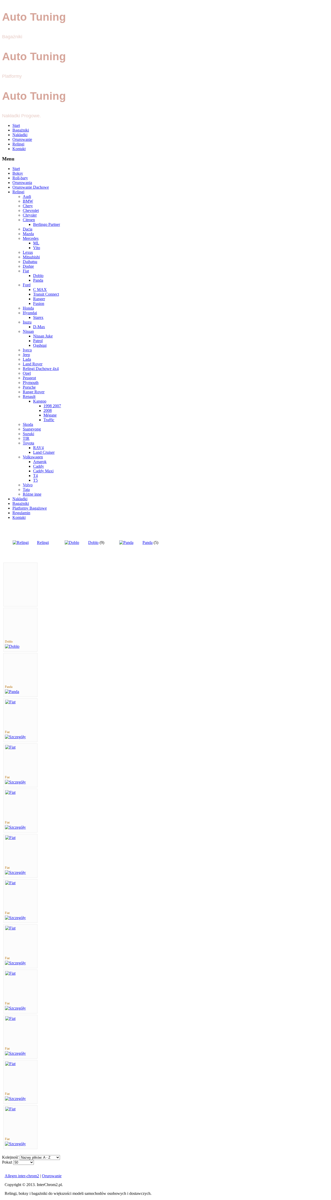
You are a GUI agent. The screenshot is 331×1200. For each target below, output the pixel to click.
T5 (35, 480)
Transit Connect (46, 294)
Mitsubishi (31, 257)
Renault (29, 396)
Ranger (39, 299)
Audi (27, 196)
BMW (28, 201)
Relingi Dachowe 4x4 (41, 368)
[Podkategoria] (12, 646)
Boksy (17, 173)
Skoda (28, 424)
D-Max (39, 327)
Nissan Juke (43, 336)
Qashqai (40, 345)
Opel (27, 373)
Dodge (28, 266)
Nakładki (19, 135)
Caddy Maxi (43, 471)
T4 (35, 475)
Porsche (29, 387)
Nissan (28, 331)
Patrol (38, 341)
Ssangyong (32, 429)
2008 (47, 410)
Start (16, 125)
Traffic (48, 420)
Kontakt (19, 149)
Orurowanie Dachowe (30, 187)
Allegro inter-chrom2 (22, 1176)
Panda (38, 280)
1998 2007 (52, 406)
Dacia (27, 229)
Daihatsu (30, 261)
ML (36, 243)
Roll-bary (20, 178)
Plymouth (31, 382)
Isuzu (27, 322)
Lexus (28, 252)
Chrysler (30, 215)
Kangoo (39, 401)
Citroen (29, 220)
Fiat (26, 271)
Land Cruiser (44, 452)
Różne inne (32, 494)
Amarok (40, 461)
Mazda (28, 234)
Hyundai (30, 313)
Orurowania (22, 182)
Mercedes (31, 238)
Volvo (28, 485)
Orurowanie (22, 139)
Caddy (38, 466)
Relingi (18, 144)
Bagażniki (20, 130)
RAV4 (38, 447)
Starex (38, 317)
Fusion (38, 303)
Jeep (26, 354)
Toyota (28, 443)
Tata (26, 489)
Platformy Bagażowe (29, 508)
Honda (28, 308)
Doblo (38, 275)
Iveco (27, 350)
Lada (27, 359)
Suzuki (28, 434)
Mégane (50, 415)
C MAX (40, 289)
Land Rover (32, 364)
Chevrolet (31, 210)
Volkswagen (33, 457)
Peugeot (29, 378)
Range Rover (33, 392)
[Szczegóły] (15, 737)
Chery (28, 206)
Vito (36, 247)
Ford (27, 285)
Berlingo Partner (46, 224)
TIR (26, 438)
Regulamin (21, 513)
